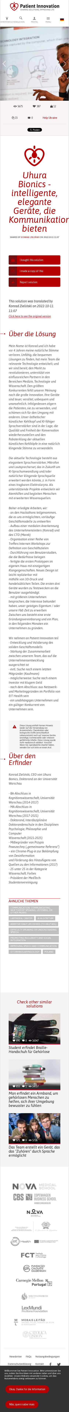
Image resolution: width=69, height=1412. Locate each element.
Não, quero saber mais (21, 1404)
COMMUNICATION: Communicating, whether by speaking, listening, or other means (31, 910)
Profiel (34, 22)
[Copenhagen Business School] (34, 1198)
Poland (49, 951)
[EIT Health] (34, 1241)
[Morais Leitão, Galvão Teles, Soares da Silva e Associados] (34, 1322)
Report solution (28, 282)
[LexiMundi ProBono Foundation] (34, 1309)
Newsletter (16, 1356)
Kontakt (40, 1364)
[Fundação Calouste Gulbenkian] (34, 1268)
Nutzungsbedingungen (48, 1356)
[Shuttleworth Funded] (35, 1296)
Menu (48, 22)
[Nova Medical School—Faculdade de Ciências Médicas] (34, 1186)
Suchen (20, 22)
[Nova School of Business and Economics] (34, 1212)
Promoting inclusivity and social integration (30, 939)
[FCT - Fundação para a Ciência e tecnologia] (34, 1255)
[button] (4, 64)
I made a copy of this (31, 271)
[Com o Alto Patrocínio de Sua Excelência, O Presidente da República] (35, 1226)
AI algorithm (45, 918)
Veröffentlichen (7, 22)
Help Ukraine (50, 117)
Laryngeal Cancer (21, 918)
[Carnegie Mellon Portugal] (34, 1282)
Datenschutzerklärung (19, 1364)
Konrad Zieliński (30, 237)
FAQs (28, 1356)
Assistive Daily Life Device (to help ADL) (33, 924)
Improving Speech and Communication (33, 946)
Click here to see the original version (30, 316)
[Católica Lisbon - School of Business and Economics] (34, 1335)
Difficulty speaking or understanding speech (33, 931)
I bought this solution (31, 259)
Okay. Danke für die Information (27, 1389)
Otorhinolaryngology (24, 951)
